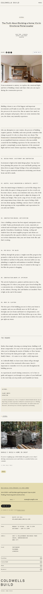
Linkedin (15, 551)
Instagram (16, 547)
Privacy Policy (21, 510)
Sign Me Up (6, 506)
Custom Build (37, 52)
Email (12, 499)
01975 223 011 (17, 517)
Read (3, 471)
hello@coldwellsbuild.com (21, 519)
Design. (7, 590)
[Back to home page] (10, 3)
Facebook (15, 549)
